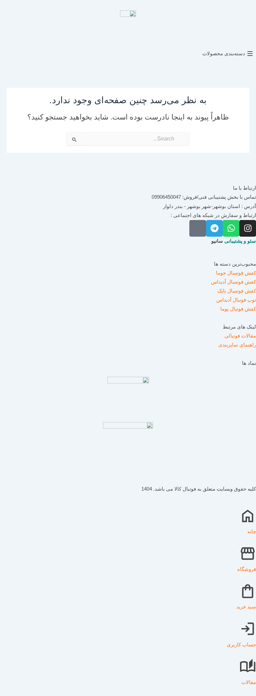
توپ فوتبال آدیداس (236, 300)
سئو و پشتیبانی (240, 241)
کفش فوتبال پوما (238, 309)
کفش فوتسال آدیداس (233, 282)
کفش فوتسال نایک (236, 291)
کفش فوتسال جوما (236, 273)
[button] (128, 54)
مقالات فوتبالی (240, 336)
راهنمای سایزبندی (237, 345)
